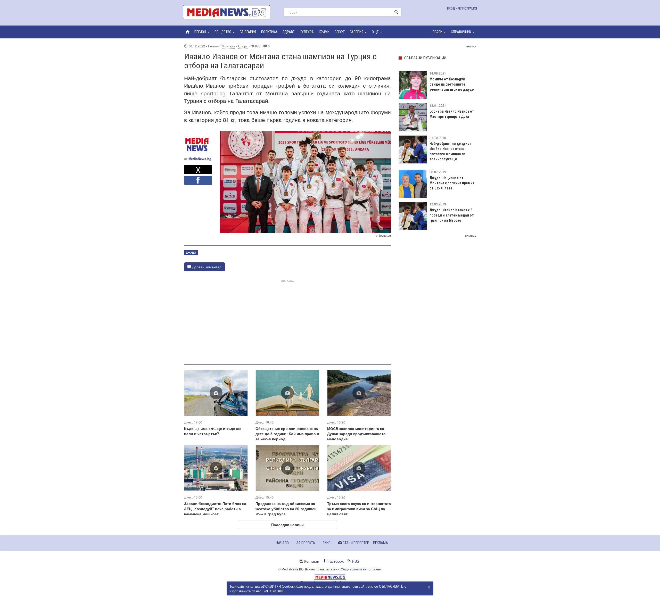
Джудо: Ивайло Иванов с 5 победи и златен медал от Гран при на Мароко (452, 215)
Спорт (243, 46)
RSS (355, 561)
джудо (191, 252)
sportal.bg (213, 93)
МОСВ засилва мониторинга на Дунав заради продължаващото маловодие (356, 433)
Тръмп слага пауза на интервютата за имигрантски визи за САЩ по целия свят (359, 508)
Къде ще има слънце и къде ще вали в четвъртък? (212, 431)
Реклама (380, 543)
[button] (202, 32)
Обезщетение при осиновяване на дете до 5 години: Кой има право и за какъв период (287, 433)
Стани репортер (355, 543)
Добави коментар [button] (206, 266)
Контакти (311, 561)
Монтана (228, 46)
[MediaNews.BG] (229, 12)
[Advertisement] (287, 320)
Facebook (335, 561)
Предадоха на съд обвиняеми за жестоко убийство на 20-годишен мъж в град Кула (285, 508)
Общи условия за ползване (361, 569)
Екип (327, 543)
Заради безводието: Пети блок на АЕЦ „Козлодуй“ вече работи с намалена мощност (215, 508)
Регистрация (467, 8)
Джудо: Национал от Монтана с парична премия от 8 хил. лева (452, 183)
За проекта (305, 543)
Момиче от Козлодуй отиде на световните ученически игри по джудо (452, 84)
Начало (282, 543)
